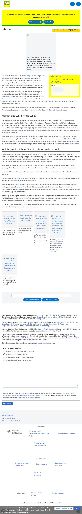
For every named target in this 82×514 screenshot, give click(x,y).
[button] (64, 508)
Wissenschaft (57, 243)
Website (5, 285)
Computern (30, 76)
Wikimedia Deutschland (65, 322)
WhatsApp (18, 184)
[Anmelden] (72, 4)
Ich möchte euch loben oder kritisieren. (19, 360)
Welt (3, 78)
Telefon (50, 187)
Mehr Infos (49, 22)
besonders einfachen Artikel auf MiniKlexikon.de (54, 317)
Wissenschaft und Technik (11, 421)
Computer (51, 63)
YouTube (53, 251)
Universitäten (6, 96)
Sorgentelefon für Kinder (26, 398)
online (33, 110)
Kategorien (5, 413)
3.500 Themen (68, 336)
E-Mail (4, 154)
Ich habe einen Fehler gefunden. (16, 354)
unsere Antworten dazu (44, 343)
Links (23, 141)
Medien (29, 130)
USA (16, 96)
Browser (57, 139)
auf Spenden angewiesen (19, 336)
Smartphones (17, 178)
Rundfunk (48, 130)
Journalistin (59, 242)
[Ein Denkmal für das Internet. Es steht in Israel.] (25, 219)
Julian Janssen (42, 331)
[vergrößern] (54, 58)
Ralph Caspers (49, 329)
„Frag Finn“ (41, 319)
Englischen (26, 78)
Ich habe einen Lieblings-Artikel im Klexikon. (20, 351)
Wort (10, 78)
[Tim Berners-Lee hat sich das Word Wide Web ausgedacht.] (9, 220)
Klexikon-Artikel (7, 415)
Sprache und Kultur (8, 418)
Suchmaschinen (73, 144)
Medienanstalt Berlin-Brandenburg (37, 326)
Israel (20, 232)
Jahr (19, 92)
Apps (11, 181)
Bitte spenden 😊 (35, 22)
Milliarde (11, 88)
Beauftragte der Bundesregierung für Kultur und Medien (21, 324)
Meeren (32, 61)
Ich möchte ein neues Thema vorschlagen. (20, 357)
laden (64, 165)
